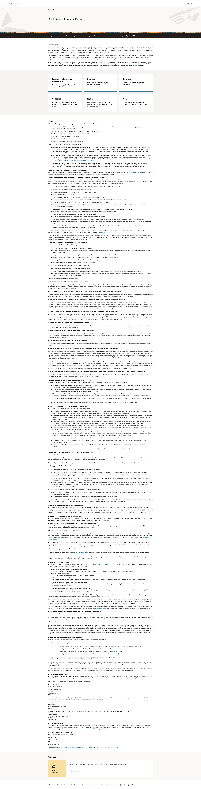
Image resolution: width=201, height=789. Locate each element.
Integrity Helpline (105, 784)
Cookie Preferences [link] (75, 784)
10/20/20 (103, 747)
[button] (7, 4)
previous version (102, 59)
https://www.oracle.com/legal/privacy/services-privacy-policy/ (77, 160)
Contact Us (112, 784)
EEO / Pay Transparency (100, 36)
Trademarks (81, 36)
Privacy (58, 784)
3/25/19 (115, 747)
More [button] (134, 35)
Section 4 (137, 65)
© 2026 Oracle (51, 784)
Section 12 (117, 657)
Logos (89, 36)
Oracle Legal (51, 9)
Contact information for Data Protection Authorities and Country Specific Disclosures (86, 729)
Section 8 (116, 654)
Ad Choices (83, 784)
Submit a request (75, 771)
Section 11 (102, 232)
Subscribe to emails (96, 784)
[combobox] (100, 4)
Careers (88, 784)
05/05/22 (79, 747)
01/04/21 (97, 747)
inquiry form (126, 564)
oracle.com (96, 127)
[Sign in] (191, 4)
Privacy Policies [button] (52, 36)
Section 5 (87, 527)
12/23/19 (110, 747)
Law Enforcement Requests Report (120, 36)
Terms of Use (64, 36)
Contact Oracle (93, 425)
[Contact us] (194, 4)
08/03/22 (73, 747)
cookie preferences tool (81, 552)
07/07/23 (60, 747)
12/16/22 (66, 747)
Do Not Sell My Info (65, 784)
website (82, 57)
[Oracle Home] (14, 4)
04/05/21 (85, 747)
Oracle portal (88, 600)
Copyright (73, 36)
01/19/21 (91, 747)
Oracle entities (135, 172)
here (131, 670)
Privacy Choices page (105, 564)
